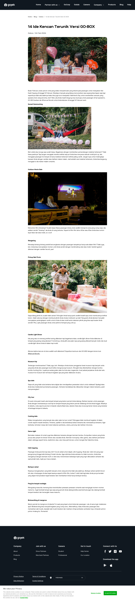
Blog (121, 5)
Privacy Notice (19, 576)
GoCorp (67, 5)
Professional (62, 555)
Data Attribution (19, 581)
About (16, 551)
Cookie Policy (24, 598)
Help (129, 5)
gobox (41, 17)
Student (61, 551)
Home (38, 5)
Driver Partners (41, 551)
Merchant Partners (42, 555)
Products (112, 5)
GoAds (76, 5)
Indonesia (59, 578)
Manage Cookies (96, 593)
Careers (86, 5)
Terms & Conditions (39, 576)
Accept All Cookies (110, 593)
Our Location (85, 555)
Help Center (85, 551)
